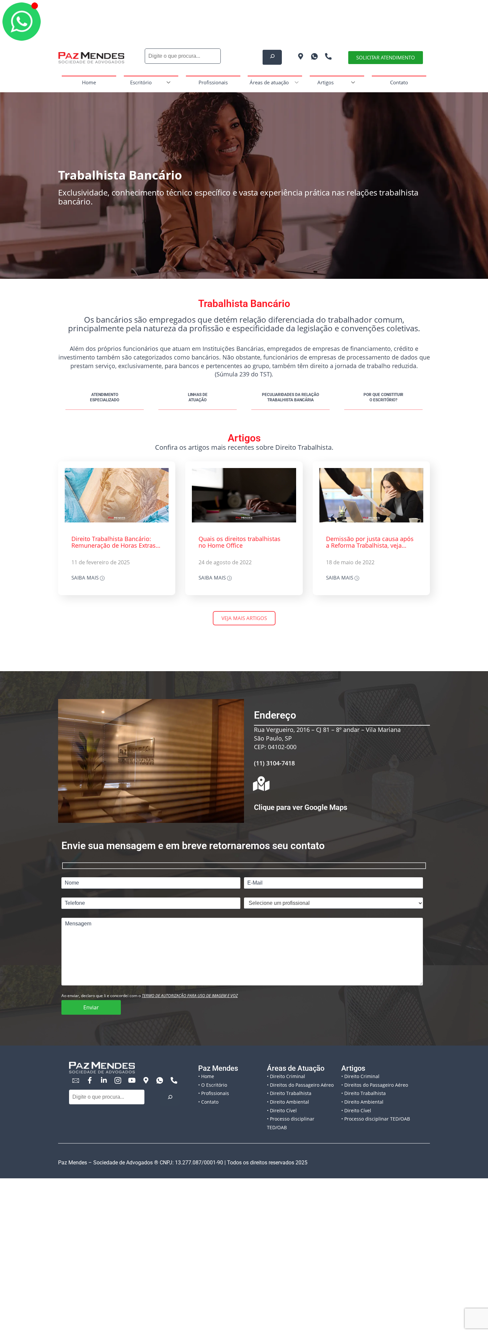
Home (89, 82)
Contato (399, 82)
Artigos (325, 82)
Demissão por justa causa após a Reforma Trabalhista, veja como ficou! (370, 542)
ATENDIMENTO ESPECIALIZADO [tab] (104, 397)
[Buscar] (170, 1098)
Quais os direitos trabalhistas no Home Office (240, 542)
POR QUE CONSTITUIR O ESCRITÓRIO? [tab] (383, 397)
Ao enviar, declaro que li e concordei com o (149, 995)
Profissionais (213, 82)
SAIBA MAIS (85, 578)
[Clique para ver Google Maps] (261, 783)
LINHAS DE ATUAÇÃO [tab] (197, 397)
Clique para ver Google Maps (300, 807)
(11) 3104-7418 (274, 763)
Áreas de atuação (269, 82)
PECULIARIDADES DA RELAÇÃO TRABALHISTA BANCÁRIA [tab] (290, 397)
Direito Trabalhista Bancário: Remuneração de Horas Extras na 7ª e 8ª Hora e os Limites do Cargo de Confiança (114, 542)
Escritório (141, 82)
